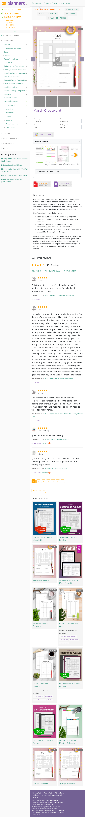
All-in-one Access (57, 18)
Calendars (8, 62)
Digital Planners (48, 14)
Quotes (7, 55)
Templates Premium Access (56, 468)
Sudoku (9, 120)
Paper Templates (11, 59)
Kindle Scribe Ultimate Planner (57, 439)
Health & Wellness (11, 87)
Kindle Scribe (10, 27)
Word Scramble (12, 124)
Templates (36, 3)
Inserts (7, 45)
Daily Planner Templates (14, 66)
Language (37, 119)
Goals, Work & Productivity (14, 83)
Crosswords (66, 3)
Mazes (8, 117)
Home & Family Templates (14, 90)
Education (8, 94)
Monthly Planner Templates (15, 73)
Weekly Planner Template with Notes (60, 295)
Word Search (11, 127)
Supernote (9, 23)
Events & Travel (10, 97)
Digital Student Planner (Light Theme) (14, 175)
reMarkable (10, 20)
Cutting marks (64, 125)
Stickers (71, 14)
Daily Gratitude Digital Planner (12, 165)
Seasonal (78, 3)
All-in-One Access (12, 9)
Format (36, 125)
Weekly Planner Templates (15, 69)
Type (61, 119)
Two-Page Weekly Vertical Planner (59, 379)
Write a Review (39, 491)
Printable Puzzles (51, 3)
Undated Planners (11, 76)
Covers (7, 52)
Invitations (8, 143)
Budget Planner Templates (15, 80)
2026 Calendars (11, 13)
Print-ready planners (12, 48)
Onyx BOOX (10, 25)
